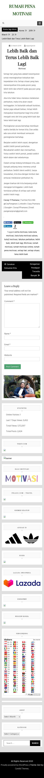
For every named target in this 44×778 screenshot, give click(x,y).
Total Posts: (11, 431)
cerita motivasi (21, 232)
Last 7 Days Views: (14, 420)
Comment (9, 301)
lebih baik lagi (17, 243)
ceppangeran (30, 45)
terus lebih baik (21, 254)
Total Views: (12, 425)
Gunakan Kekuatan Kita (10, 266)
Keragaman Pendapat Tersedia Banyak (35, 270)
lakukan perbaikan (26, 239)
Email (7, 344)
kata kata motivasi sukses (26, 235)
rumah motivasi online (23, 247)
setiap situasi (33, 250)
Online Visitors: (13, 414)
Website (8, 355)
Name (7, 333)
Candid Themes (22, 768)
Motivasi (22, 68)
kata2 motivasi (10, 239)
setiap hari (22, 250)
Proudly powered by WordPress (14, 765)
